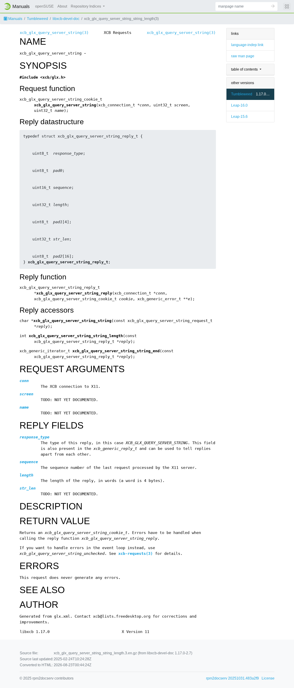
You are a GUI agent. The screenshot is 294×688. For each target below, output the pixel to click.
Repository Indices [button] (86, 6)
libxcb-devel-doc (66, 19)
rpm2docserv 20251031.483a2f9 (232, 678)
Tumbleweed (37, 19)
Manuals (14, 19)
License (268, 678)
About (62, 6)
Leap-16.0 (239, 105)
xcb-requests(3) (135, 553)
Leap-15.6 (239, 116)
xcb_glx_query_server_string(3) (54, 32)
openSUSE (44, 6)
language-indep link (247, 45)
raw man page (242, 56)
